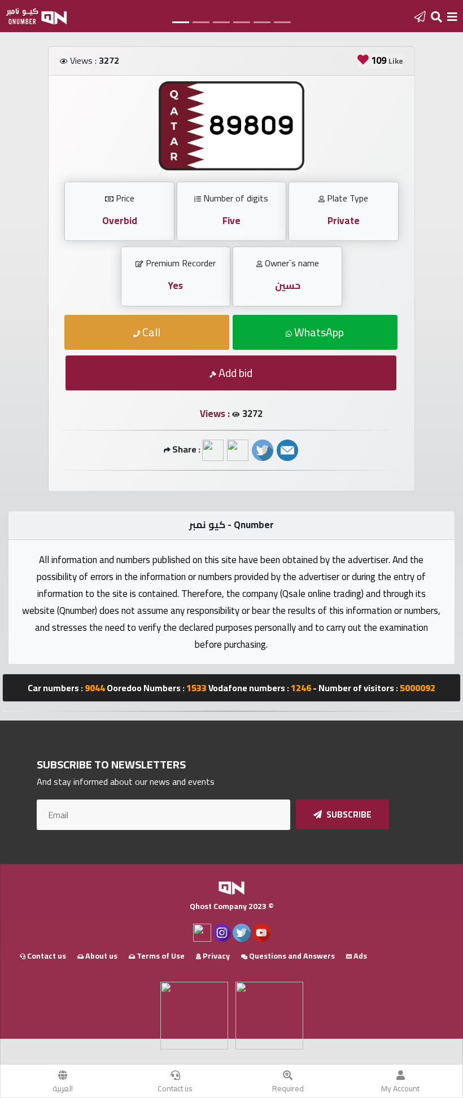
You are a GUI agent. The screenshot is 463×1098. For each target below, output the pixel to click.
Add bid (234, 372)
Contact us (175, 1088)
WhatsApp (318, 332)
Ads (359, 955)
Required (288, 1088)
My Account (400, 1088)
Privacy (215, 955)
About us (100, 955)
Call (150, 332)
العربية (63, 1088)
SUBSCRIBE (348, 814)
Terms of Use (160, 955)
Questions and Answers (291, 955)
